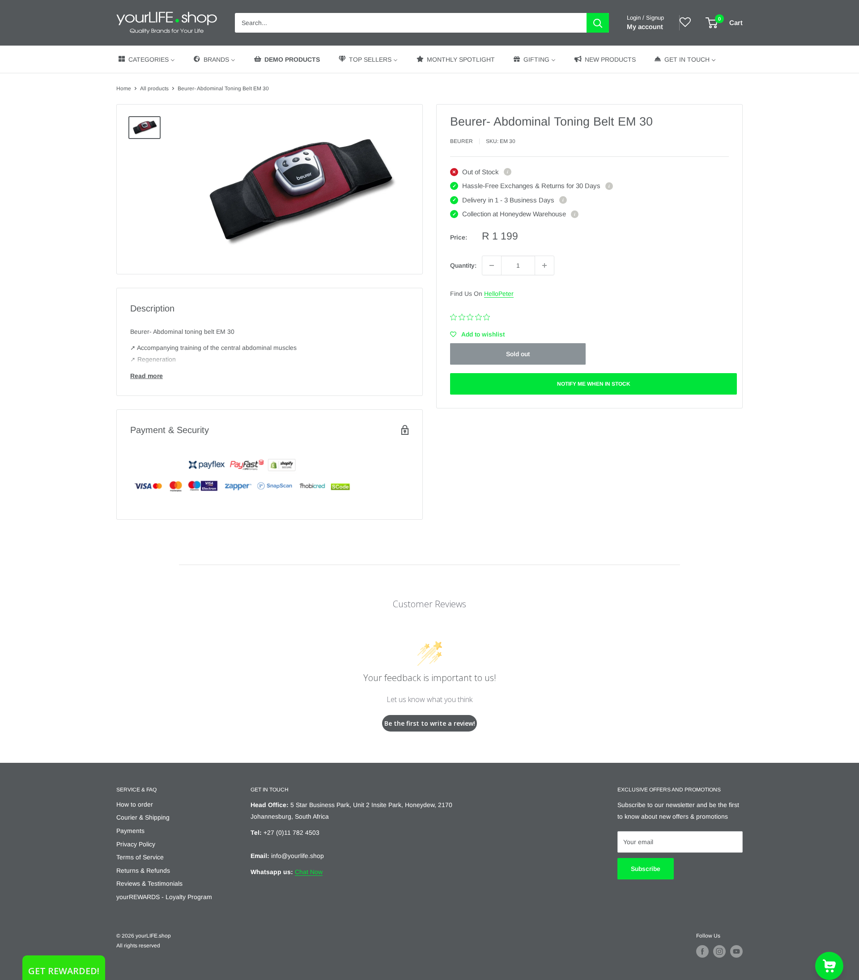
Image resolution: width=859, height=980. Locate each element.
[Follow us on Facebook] (702, 951)
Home (123, 88)
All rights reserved (138, 945)
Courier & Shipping (143, 817)
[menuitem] (146, 59)
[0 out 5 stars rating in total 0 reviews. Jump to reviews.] (472, 317)
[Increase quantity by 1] (544, 265)
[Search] (598, 23)
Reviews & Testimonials (149, 883)
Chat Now (309, 871)
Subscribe (645, 868)
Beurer (461, 141)
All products (154, 88)
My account (645, 26)
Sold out (518, 354)
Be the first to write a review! (429, 723)
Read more (146, 375)
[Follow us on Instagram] (719, 951)
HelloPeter (499, 293)
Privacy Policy (135, 844)
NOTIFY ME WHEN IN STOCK (593, 384)
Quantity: (463, 265)
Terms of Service (140, 857)
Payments (130, 830)
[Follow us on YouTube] (736, 951)
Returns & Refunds (143, 870)
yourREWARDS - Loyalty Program (164, 896)
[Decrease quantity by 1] (491, 265)
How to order (134, 804)
